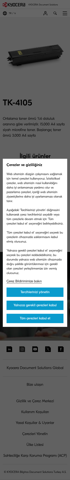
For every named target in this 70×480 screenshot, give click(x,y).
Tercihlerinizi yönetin (35, 292)
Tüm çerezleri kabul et (35, 318)
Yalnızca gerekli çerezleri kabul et (35, 306)
